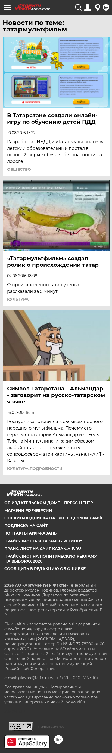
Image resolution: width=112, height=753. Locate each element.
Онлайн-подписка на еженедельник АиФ (53, 518)
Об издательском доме (32, 502)
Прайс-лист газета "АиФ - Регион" (43, 541)
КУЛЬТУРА (18, 299)
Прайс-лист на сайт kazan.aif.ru (42, 548)
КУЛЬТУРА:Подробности (35, 469)
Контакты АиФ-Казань (30, 533)
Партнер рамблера (51, 726)
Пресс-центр (78, 502)
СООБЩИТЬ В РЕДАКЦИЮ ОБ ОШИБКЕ (45, 568)
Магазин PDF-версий (28, 510)
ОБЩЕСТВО (19, 169)
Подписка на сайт (26, 525)
